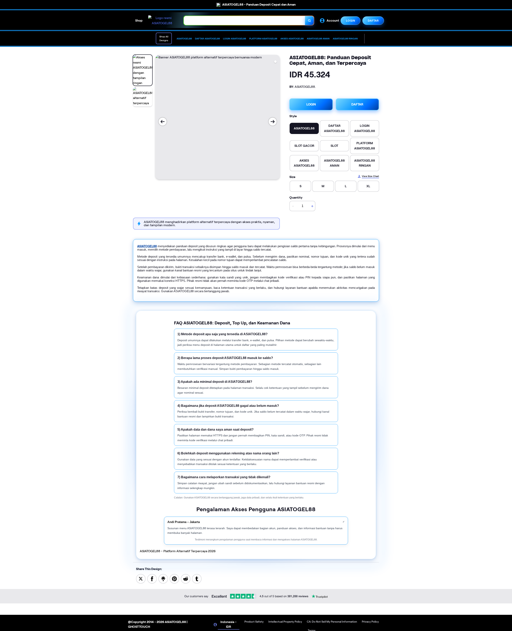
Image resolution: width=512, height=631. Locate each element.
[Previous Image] (162, 121)
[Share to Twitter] (141, 578)
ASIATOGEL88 (147, 246)
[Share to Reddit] (185, 578)
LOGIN (350, 20)
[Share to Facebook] (152, 578)
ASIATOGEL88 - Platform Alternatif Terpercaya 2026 (178, 551)
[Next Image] (272, 121)
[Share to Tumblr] (197, 578)
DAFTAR (373, 20)
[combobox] (244, 20)
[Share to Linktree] (163, 578)
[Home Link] (162, 20)
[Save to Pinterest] (174, 578)
